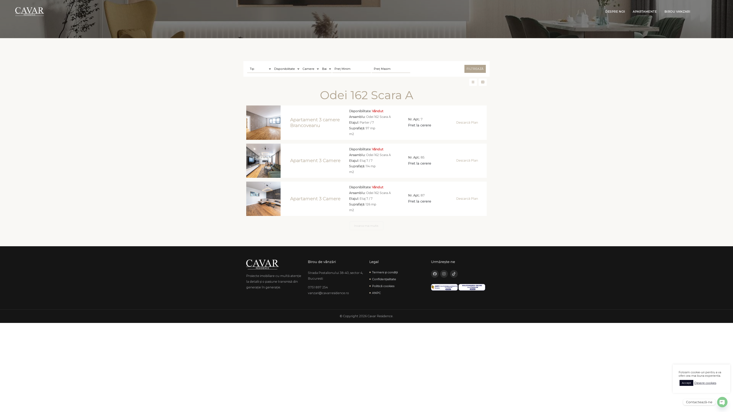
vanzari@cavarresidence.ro (328, 293)
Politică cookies (383, 286)
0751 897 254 (318, 287)
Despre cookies (705, 383)
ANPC (376, 293)
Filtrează (475, 69)
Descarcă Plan (467, 122)
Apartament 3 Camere (315, 160)
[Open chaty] (722, 402)
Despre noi (615, 11)
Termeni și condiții (385, 272)
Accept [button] (686, 382)
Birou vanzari (677, 11)
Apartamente (645, 11)
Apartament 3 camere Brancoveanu (315, 122)
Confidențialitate (384, 279)
